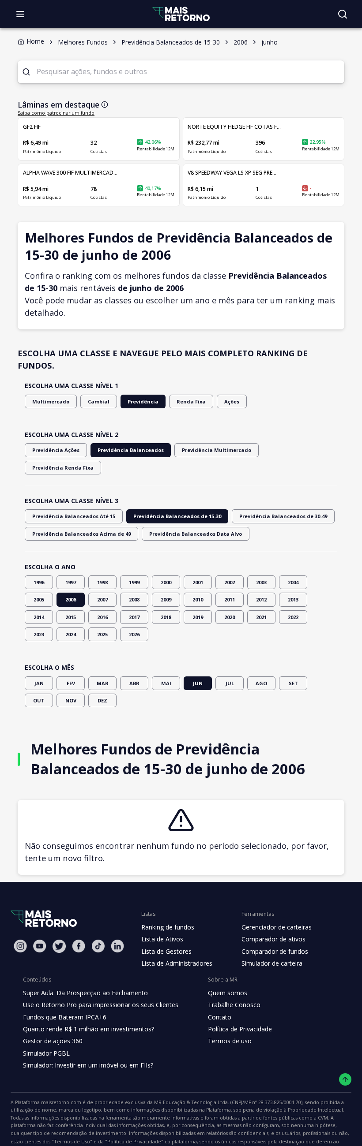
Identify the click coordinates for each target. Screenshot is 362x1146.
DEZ (102, 700)
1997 (70, 582)
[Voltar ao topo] (345, 1079)
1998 (102, 582)
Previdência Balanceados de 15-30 (177, 516)
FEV (71, 683)
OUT (39, 700)
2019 (197, 617)
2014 (39, 617)
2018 (166, 617)
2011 (229, 599)
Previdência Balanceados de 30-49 (283, 516)
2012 (261, 599)
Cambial (98, 401)
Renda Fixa (191, 401)
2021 (261, 617)
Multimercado (50, 401)
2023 (39, 634)
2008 (134, 599)
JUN (198, 683)
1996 (39, 582)
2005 (39, 599)
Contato (219, 1017)
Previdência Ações (55, 450)
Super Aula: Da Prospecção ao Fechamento (85, 993)
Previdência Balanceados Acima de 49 (81, 533)
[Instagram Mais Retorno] (20, 946)
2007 (102, 599)
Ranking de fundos (167, 927)
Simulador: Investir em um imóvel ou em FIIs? (88, 1065)
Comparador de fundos (274, 951)
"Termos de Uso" (72, 1141)
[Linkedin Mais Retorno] (117, 946)
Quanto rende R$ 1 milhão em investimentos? (88, 1029)
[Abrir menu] (20, 14)
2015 (70, 617)
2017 (134, 617)
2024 (70, 634)
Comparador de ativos (273, 939)
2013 (293, 599)
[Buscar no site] (342, 14)
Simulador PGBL (46, 1053)
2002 (229, 582)
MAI (166, 683)
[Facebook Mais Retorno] (78, 946)
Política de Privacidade (240, 1029)
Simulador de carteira (271, 963)
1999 (134, 582)
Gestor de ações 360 (53, 1041)
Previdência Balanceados (131, 450)
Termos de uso (230, 1041)
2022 (293, 617)
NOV (70, 700)
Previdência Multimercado (216, 450)
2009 (166, 599)
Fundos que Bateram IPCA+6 (64, 1017)
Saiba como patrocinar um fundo (56, 113)
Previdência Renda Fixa (63, 467)
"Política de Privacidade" (134, 1141)
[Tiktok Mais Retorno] (98, 946)
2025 (102, 634)
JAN (39, 683)
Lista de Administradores (176, 963)
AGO (261, 683)
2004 (293, 582)
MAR (103, 683)
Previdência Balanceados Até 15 (73, 516)
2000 (166, 582)
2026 (134, 634)
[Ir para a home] (181, 14)
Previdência (143, 401)
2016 (102, 617)
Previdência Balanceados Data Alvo (195, 533)
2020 (229, 617)
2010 (197, 599)
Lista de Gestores (166, 951)
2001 (197, 582)
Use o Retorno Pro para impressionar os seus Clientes (100, 1004)
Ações (231, 401)
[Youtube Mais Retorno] (39, 946)
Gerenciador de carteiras (276, 927)
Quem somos (227, 993)
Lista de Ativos (162, 939)
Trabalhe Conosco (234, 1004)
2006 (70, 599)
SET (293, 683)
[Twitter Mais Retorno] (59, 946)
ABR (134, 683)
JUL (230, 683)
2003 (261, 582)
